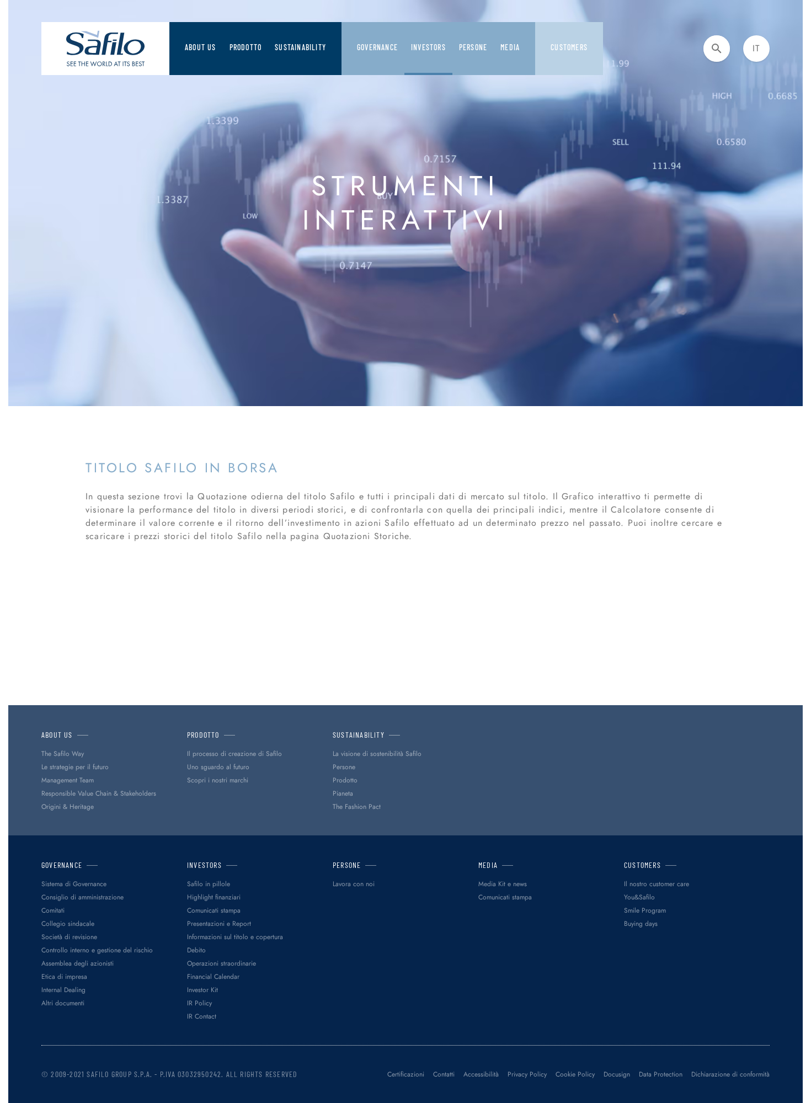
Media (510, 47)
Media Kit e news (502, 884)
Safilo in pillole (208, 884)
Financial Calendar (213, 977)
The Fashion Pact (357, 807)
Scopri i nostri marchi (217, 780)
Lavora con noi (354, 884)
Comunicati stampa (214, 910)
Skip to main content (47, 10)
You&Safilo (639, 897)
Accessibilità (481, 1074)
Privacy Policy (527, 1074)
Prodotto (246, 47)
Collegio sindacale (67, 924)
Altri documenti (62, 1003)
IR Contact (201, 1016)
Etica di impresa (64, 977)
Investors (428, 47)
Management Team (67, 780)
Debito (196, 950)
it (756, 48)
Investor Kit (202, 990)
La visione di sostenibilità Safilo (377, 754)
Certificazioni (405, 1074)
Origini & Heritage (67, 807)
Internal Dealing (63, 990)
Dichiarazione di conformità (730, 1074)
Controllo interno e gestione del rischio (97, 950)
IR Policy (199, 1003)
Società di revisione (69, 937)
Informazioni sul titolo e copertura (235, 937)
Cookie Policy (575, 1074)
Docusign (617, 1074)
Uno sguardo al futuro (218, 767)
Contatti (444, 1074)
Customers (569, 47)
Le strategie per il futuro (75, 767)
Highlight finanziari (214, 897)
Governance (377, 47)
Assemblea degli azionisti (77, 963)
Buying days (641, 924)
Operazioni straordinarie (221, 963)
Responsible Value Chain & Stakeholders (98, 793)
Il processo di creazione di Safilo (234, 754)
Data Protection (660, 1074)
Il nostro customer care (656, 884)
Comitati (53, 910)
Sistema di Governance (73, 884)
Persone (344, 767)
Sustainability (300, 47)
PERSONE (473, 47)
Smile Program (645, 910)
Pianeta (343, 793)
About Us (200, 47)
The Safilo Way (62, 754)
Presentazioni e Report (219, 924)
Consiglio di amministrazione (82, 897)
